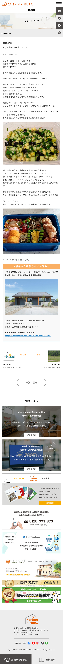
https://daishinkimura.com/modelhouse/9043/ (28, 335)
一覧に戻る (31, 382)
